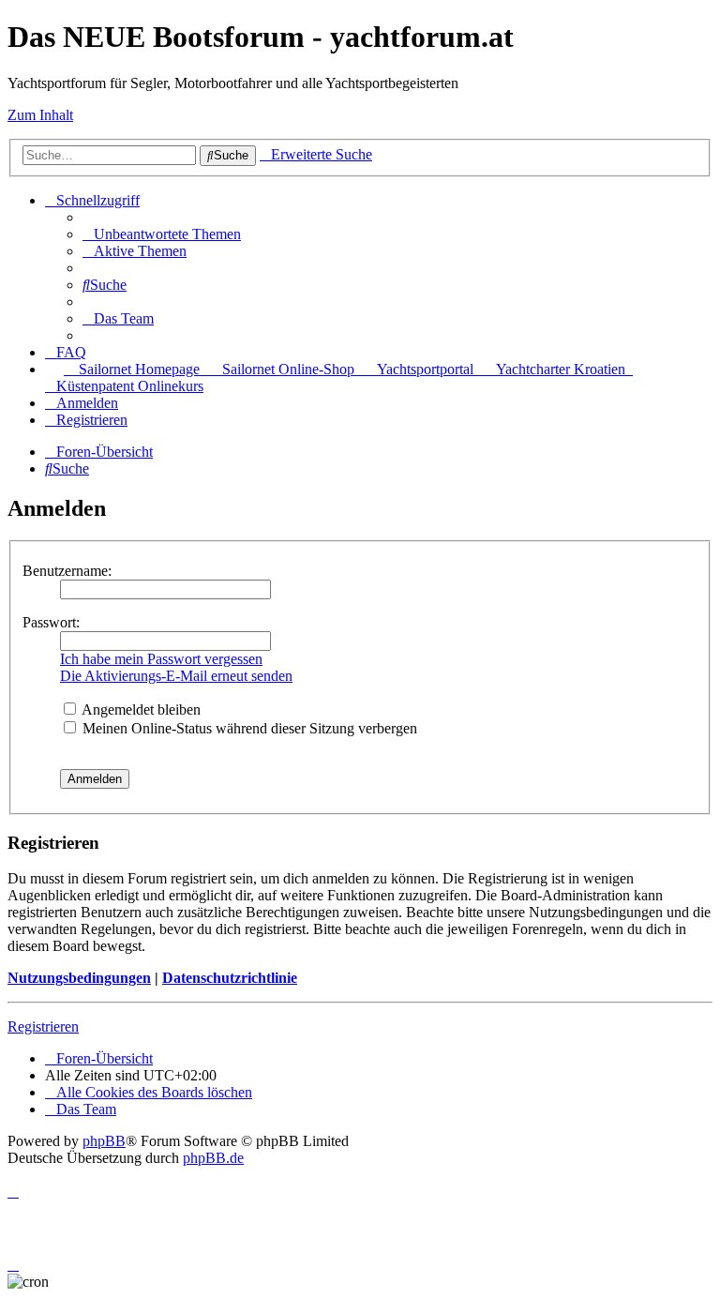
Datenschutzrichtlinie (229, 978)
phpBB (104, 1141)
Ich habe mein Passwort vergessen (161, 659)
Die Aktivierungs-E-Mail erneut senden (176, 676)
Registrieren (43, 1026)
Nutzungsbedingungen (79, 978)
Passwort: (51, 622)
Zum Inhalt (40, 115)
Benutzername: (67, 571)
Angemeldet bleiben (140, 709)
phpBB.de (213, 1158)
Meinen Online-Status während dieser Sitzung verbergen (248, 728)
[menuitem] (161, 234)
